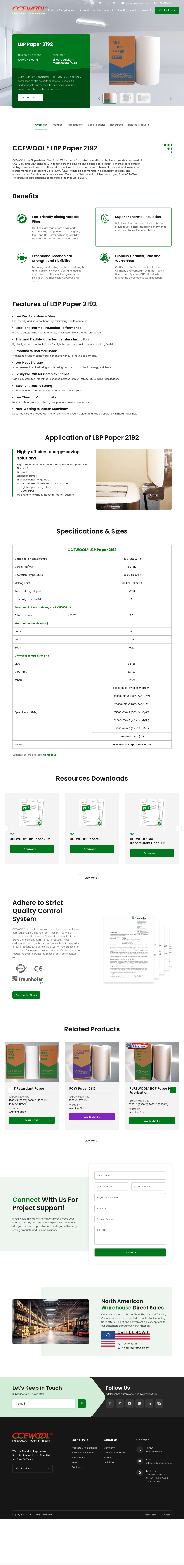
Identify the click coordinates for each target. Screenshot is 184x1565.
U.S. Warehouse (86, 10)
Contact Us (166, 10)
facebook (78, 3)
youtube (92, 3)
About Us (134, 10)
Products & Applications (61, 10)
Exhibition (109, 1462)
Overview (41, 124)
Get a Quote (29, 97)
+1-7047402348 (165, 3)
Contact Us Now (25, 995)
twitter (85, 3)
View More (91, 877)
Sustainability (119, 10)
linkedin (107, 3)
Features (57, 124)
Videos (107, 1457)
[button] (5, 828)
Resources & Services (83, 1452)
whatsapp (100, 3)
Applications (75, 124)
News (145, 10)
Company (109, 1447)
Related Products (138, 124)
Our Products (24, 1468)
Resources (103, 10)
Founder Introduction (115, 1452)
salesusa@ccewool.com (137, 3)
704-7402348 (129, 1343)
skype (114, 3)
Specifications (96, 124)
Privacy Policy (149, 1514)
